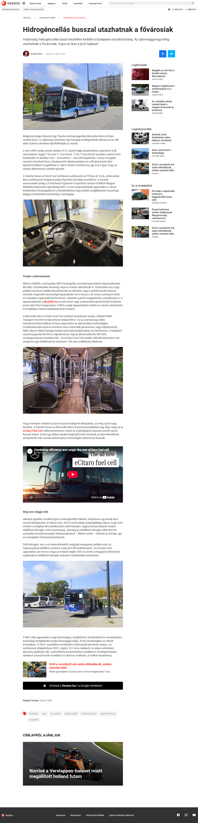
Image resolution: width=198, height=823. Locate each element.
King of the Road (108, 714)
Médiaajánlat (75, 815)
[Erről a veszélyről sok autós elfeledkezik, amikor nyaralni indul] (140, 168)
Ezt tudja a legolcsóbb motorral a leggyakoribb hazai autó (163, 195)
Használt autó (95, 3)
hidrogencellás (89, 714)
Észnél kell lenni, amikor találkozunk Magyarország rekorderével (162, 214)
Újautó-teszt (35, 3)
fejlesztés (56, 714)
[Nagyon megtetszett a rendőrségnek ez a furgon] (140, 89)
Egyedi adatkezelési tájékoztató (121, 815)
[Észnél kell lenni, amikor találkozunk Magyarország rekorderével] (140, 213)
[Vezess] (10, 3)
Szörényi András (159, 203)
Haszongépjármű (47, 18)
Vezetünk (78, 3)
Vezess (155, 173)
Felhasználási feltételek (95, 815)
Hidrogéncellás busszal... (75, 18)
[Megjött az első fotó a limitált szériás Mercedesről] (140, 74)
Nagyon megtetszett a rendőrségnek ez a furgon (163, 89)
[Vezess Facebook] (178, 808)
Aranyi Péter (36, 54)
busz (44, 714)
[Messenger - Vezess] (171, 53)
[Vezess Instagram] (186, 808)
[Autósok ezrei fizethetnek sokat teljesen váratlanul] (140, 138)
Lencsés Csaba (159, 143)
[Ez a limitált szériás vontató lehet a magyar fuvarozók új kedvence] (140, 105)
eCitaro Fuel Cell (32, 430)
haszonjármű (71, 714)
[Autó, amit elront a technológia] (140, 153)
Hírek (64, 3)
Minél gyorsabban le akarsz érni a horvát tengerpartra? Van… (80, 671)
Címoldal (27, 18)
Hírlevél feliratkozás (10, 9)
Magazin (52, 3)
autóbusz (33, 714)
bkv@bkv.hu (51, 301)
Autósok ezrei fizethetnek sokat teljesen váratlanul (161, 137)
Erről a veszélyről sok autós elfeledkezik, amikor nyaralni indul (163, 167)
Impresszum (60, 815)
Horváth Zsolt (158, 156)
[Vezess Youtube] (193, 808)
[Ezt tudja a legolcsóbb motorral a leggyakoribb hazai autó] (140, 194)
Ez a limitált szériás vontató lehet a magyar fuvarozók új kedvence (163, 106)
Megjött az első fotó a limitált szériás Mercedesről (163, 73)
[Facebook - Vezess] (162, 53)
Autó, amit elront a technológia (161, 151)
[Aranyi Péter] (26, 54)
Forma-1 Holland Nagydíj (34, 9)
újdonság (33, 720)
